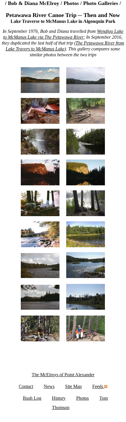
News (49, 386)
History (59, 398)
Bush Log (32, 398)
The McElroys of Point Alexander (63, 374)
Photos (71, 3)
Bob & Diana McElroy (33, 3)
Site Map (73, 386)
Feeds (98, 386)
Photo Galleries (100, 3)
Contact (26, 386)
